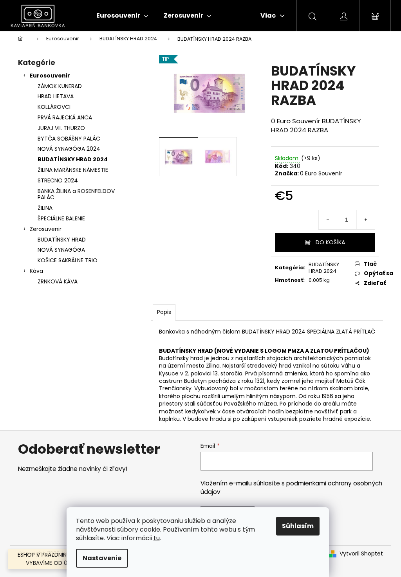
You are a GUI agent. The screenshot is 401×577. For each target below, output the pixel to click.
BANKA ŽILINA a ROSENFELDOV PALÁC (76, 194)
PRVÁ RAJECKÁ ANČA (65, 117)
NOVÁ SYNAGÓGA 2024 (69, 149)
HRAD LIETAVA (56, 96)
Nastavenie (102, 558)
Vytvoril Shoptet (361, 553)
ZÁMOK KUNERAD (60, 86)
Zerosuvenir (45, 229)
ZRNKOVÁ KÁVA (58, 281)
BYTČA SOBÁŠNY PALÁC (69, 138)
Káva (36, 271)
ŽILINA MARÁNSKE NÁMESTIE (73, 170)
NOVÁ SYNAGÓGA (61, 250)
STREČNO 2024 (58, 180)
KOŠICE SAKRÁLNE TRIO (68, 260)
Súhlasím (298, 525)
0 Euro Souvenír (321, 173)
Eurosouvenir (50, 75)
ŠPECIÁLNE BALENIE (61, 218)
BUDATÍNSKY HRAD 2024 (73, 159)
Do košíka (330, 242)
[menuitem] (122, 15)
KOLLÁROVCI (54, 107)
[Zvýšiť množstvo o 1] (365, 219)
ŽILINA (45, 208)
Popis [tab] (164, 312)
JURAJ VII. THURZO (61, 128)
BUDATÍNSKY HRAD (62, 239)
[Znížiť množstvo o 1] (327, 219)
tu (157, 538)
